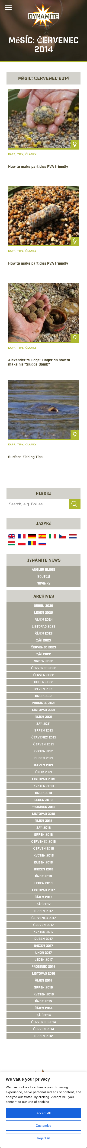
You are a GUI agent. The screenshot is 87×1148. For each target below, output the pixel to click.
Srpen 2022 (43, 661)
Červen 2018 (43, 849)
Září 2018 (43, 828)
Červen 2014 (43, 1029)
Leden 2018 (43, 883)
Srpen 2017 (43, 911)
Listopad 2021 (43, 710)
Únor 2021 (43, 772)
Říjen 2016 (43, 981)
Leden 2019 (43, 800)
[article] (43, 136)
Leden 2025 (43, 613)
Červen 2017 (43, 925)
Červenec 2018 (43, 842)
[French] (21, 537)
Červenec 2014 (43, 1022)
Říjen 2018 (43, 821)
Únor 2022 (43, 696)
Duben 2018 (43, 862)
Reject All (43, 1138)
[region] (43, 1110)
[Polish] (21, 544)
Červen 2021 (43, 744)
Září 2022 (43, 654)
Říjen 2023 (44, 634)
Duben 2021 (43, 758)
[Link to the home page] (43, 15)
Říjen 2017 (43, 897)
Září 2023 (43, 640)
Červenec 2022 (43, 668)
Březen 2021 (43, 765)
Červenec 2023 (43, 647)
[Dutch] (72, 537)
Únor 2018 (43, 876)
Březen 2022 (43, 689)
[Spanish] (42, 537)
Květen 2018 (43, 856)
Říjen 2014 (43, 1008)
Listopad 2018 (43, 814)
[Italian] (52, 537)
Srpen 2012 (43, 1036)
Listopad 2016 (43, 974)
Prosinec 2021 (43, 703)
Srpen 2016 (43, 987)
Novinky (43, 584)
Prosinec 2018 (43, 807)
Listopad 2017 (43, 890)
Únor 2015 (43, 1001)
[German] (31, 537)
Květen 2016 (43, 994)
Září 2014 (43, 1015)
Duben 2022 (43, 682)
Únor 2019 (43, 793)
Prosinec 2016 (43, 967)
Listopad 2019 (43, 779)
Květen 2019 (43, 786)
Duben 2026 (43, 606)
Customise (43, 1125)
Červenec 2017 (43, 918)
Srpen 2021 (43, 731)
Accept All (43, 1113)
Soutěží (43, 577)
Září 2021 (43, 724)
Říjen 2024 (44, 620)
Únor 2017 (43, 953)
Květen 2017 (43, 932)
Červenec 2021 (43, 737)
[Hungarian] (11, 544)
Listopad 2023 (43, 627)
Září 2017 (43, 904)
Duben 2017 (43, 939)
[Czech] (62, 537)
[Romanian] (31, 544)
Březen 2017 (43, 946)
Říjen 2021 (43, 717)
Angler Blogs (43, 570)
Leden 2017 (44, 960)
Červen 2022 (43, 675)
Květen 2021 (43, 751)
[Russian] (42, 544)
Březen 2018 (43, 869)
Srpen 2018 (43, 835)
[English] (11, 537)
